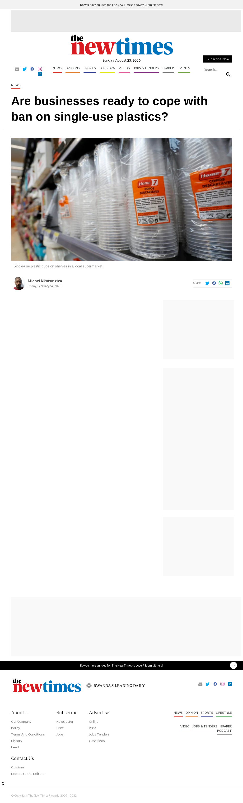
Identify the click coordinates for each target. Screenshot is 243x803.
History (16, 741)
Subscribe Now (217, 59)
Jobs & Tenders (146, 68)
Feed (15, 747)
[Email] (17, 69)
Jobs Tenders (99, 734)
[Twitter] (25, 69)
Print (60, 728)
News (57, 68)
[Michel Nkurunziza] (18, 289)
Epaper (168, 68)
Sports (90, 68)
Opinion (192, 712)
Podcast (224, 730)
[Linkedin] (40, 74)
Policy (15, 728)
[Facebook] (32, 69)
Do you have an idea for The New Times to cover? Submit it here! (121, 4)
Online (93, 721)
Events (184, 68)
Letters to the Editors (27, 774)
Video (185, 726)
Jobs (60, 734)
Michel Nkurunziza (45, 281)
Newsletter (64, 721)
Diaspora (107, 68)
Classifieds (97, 741)
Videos (124, 68)
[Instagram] (40, 69)
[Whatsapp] (221, 283)
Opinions (72, 68)
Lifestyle (224, 712)
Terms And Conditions (28, 734)
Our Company (21, 721)
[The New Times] (121, 55)
